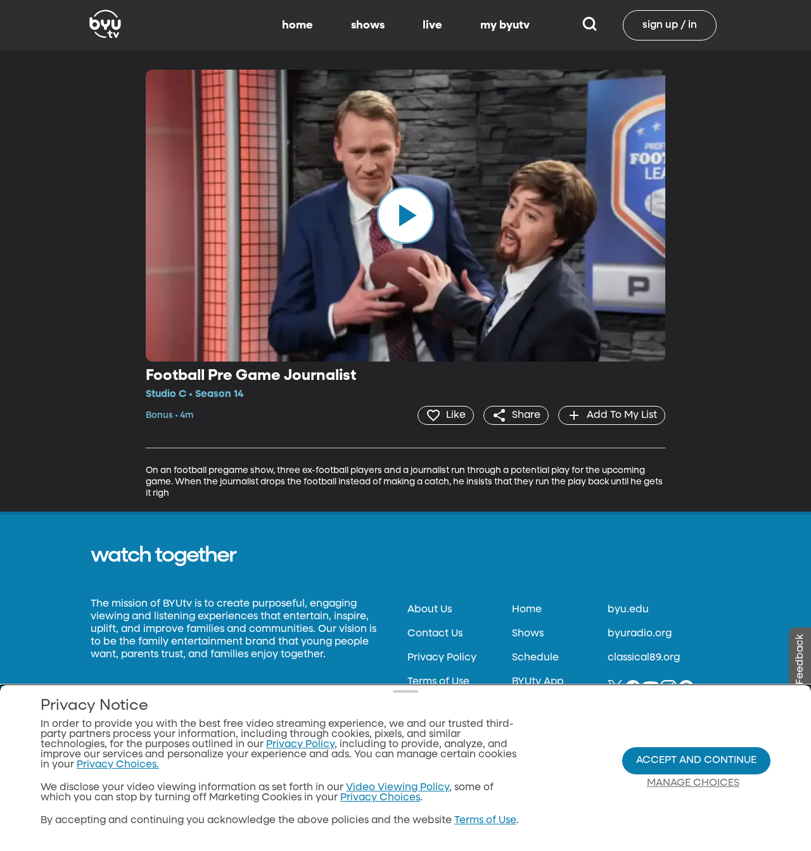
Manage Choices (693, 783)
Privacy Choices (380, 798)
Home (527, 610)
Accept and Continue (696, 760)
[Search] (589, 25)
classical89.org (644, 658)
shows (368, 25)
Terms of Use (438, 682)
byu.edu (628, 610)
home (297, 25)
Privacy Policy (441, 658)
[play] (405, 215)
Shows (528, 634)
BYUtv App (537, 682)
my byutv (505, 25)
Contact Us (435, 634)
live (432, 25)
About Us (429, 610)
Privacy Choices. (118, 765)
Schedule (535, 658)
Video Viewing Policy (397, 788)
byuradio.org (640, 634)
